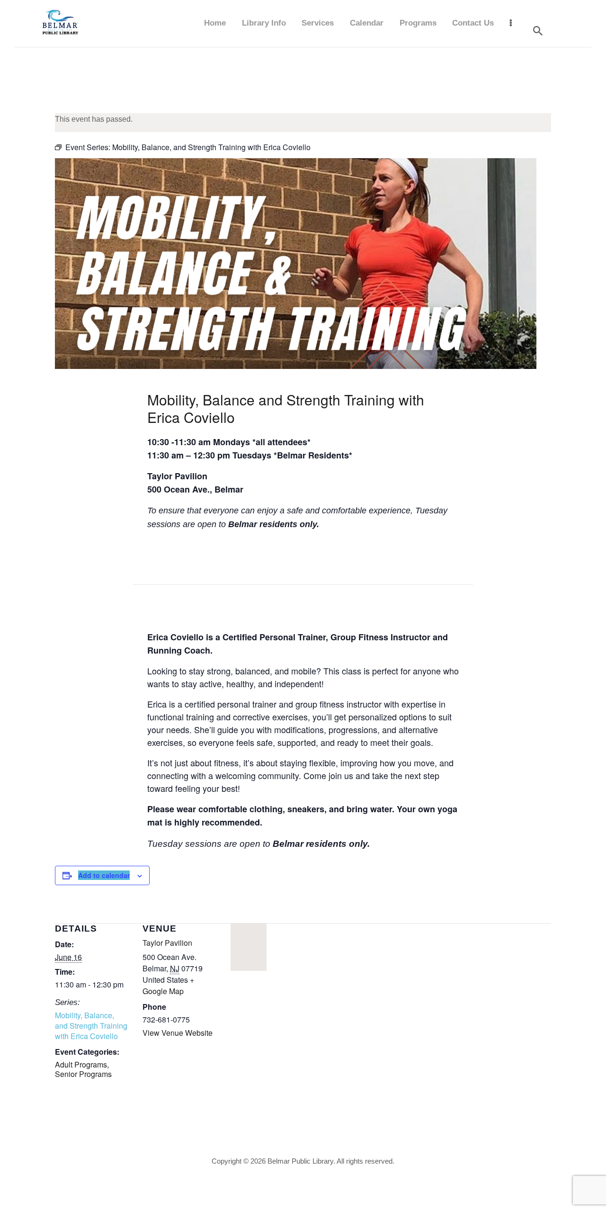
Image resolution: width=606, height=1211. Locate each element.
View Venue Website (178, 1032)
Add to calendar (104, 875)
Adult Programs (81, 1064)
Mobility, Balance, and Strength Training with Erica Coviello (91, 1026)
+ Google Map (168, 985)
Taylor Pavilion (167, 942)
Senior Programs (83, 1073)
